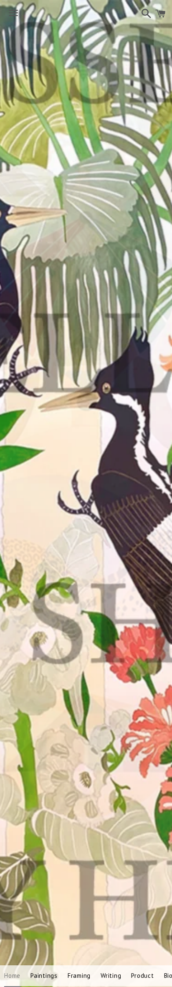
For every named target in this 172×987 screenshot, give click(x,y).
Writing (111, 975)
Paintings (44, 975)
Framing (79, 975)
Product (142, 975)
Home (12, 975)
